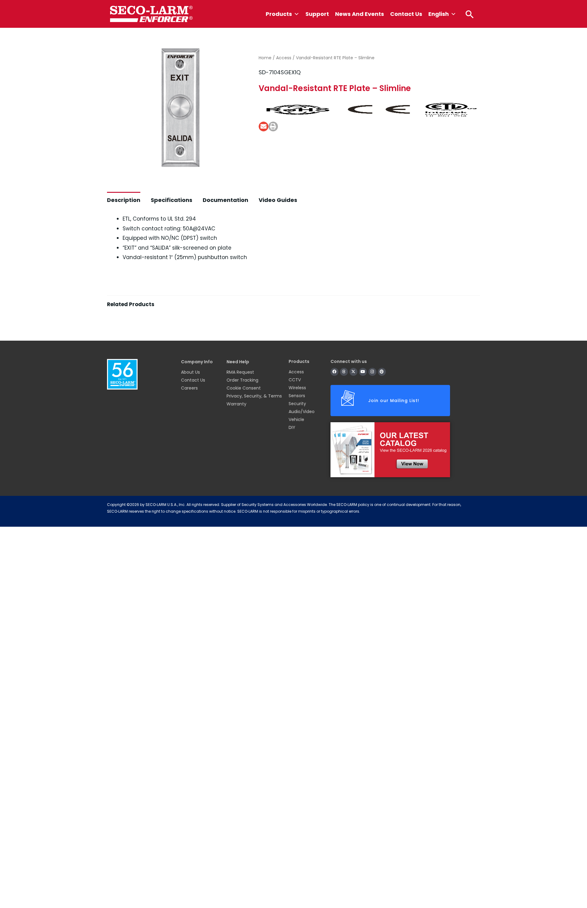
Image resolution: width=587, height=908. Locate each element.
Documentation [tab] (225, 200)
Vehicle (296, 419)
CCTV (295, 380)
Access (283, 58)
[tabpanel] (293, 319)
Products (279, 14)
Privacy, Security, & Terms (254, 396)
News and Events (359, 14)
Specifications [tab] (171, 200)
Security (297, 404)
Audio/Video (302, 411)
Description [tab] (123, 200)
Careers (189, 388)
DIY (292, 427)
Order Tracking (242, 380)
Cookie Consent (244, 388)
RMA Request (240, 372)
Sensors (297, 396)
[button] (469, 14)
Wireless (297, 388)
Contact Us (406, 14)
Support (317, 14)
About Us (190, 372)
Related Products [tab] (130, 304)
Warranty (236, 404)
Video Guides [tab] (278, 200)
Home (265, 58)
